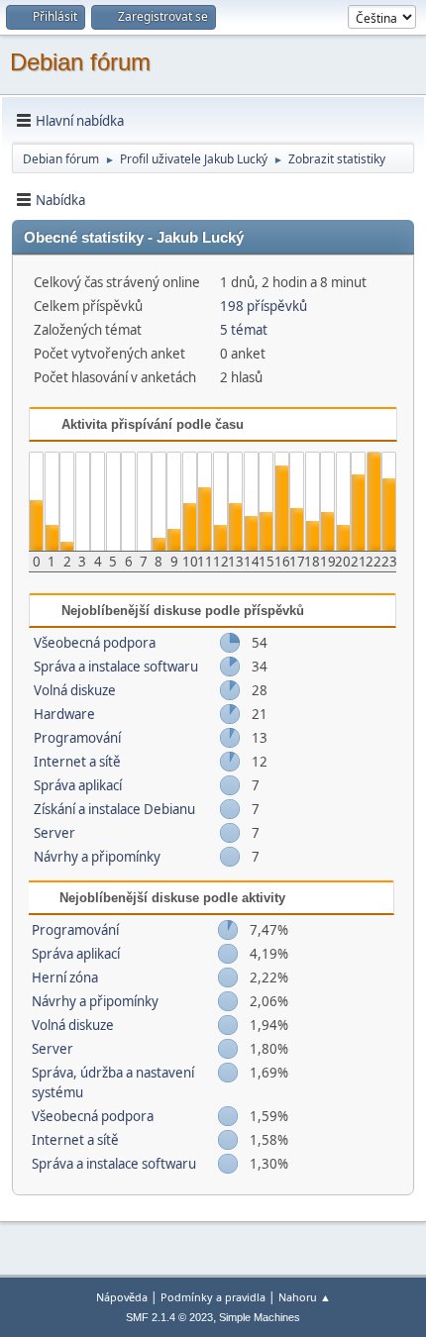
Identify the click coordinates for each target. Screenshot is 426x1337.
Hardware (64, 714)
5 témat (243, 330)
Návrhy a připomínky (97, 857)
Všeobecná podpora (95, 643)
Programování (77, 738)
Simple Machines (259, 1317)
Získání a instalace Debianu (114, 809)
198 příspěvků (263, 306)
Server (54, 833)
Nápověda (122, 1296)
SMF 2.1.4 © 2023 (169, 1317)
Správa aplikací (78, 785)
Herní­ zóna (65, 977)
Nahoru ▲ (304, 1296)
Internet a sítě (77, 762)
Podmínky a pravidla (213, 1296)
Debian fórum (80, 62)
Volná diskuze (75, 690)
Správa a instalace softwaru (116, 666)
